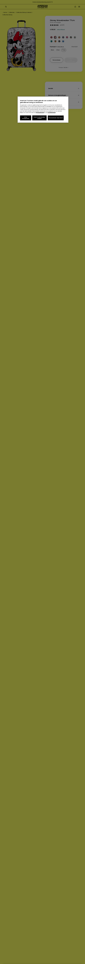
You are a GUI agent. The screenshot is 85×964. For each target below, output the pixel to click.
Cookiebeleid (51, 112)
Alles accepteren (25, 117)
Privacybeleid (40, 112)
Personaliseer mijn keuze (56, 117)
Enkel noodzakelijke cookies (39, 117)
